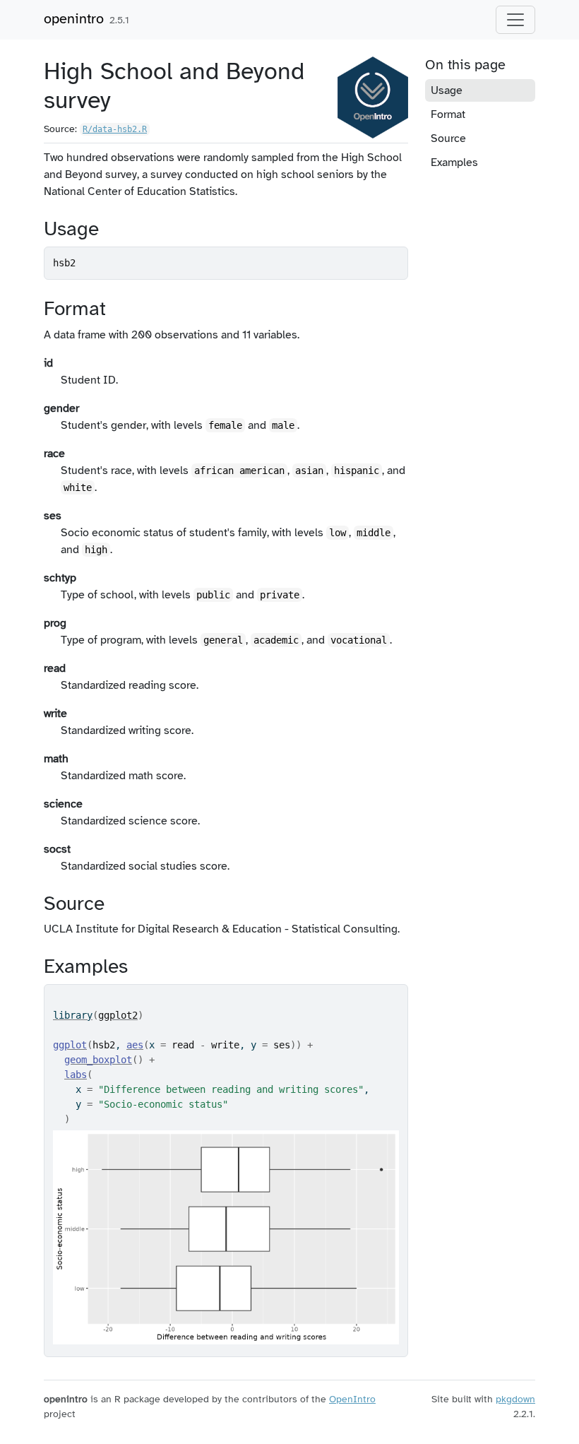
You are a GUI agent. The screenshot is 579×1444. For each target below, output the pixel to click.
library (72, 1015)
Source (448, 138)
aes (134, 1045)
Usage (446, 90)
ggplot (70, 1045)
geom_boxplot (98, 1059)
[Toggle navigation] (515, 20)
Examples (454, 162)
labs (75, 1074)
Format (448, 114)
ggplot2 (118, 1015)
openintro (74, 19)
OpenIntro (352, 1399)
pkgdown (515, 1399)
